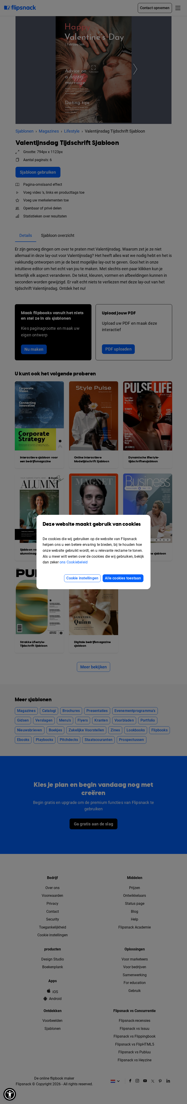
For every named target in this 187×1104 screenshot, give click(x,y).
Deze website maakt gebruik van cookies (92, 524)
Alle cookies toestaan (123, 578)
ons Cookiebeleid (74, 562)
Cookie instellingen (82, 578)
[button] (10, 1094)
